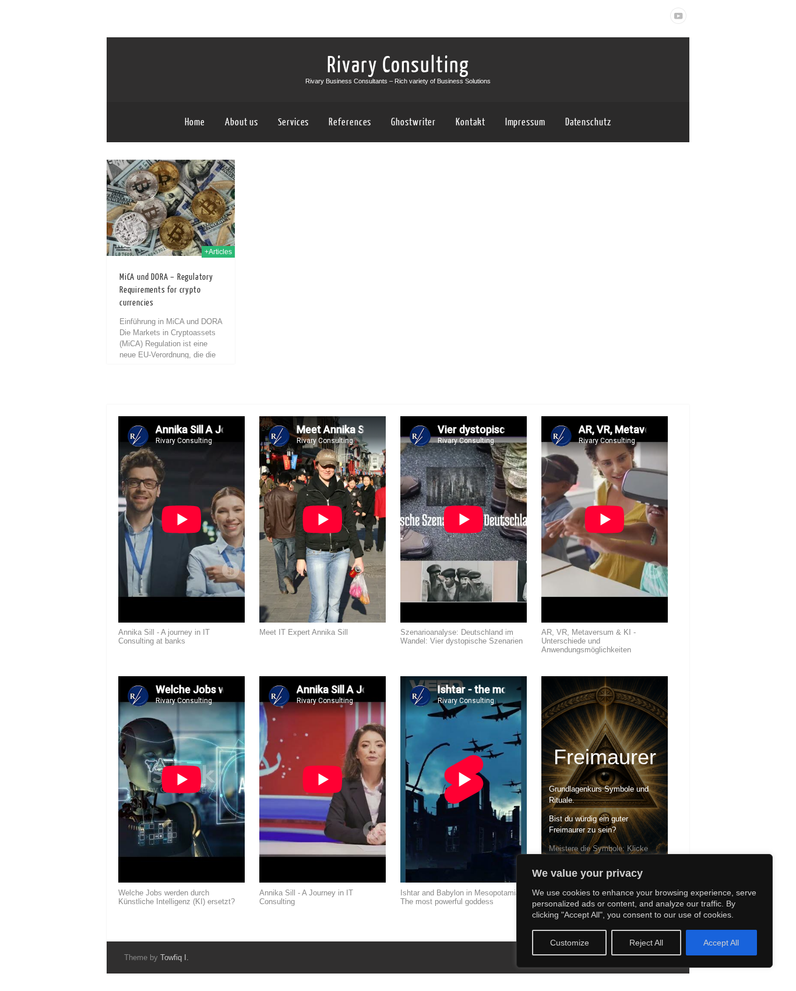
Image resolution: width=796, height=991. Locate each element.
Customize (569, 942)
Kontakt (470, 122)
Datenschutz (588, 122)
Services (293, 122)
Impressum (525, 122)
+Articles (218, 252)
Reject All (646, 942)
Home (195, 122)
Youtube (678, 16)
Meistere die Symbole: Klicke (598, 848)
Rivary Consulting (398, 65)
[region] (644, 911)
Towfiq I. (174, 957)
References (350, 122)
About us (241, 122)
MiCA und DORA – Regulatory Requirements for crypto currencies (166, 290)
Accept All (721, 942)
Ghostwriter (413, 122)
